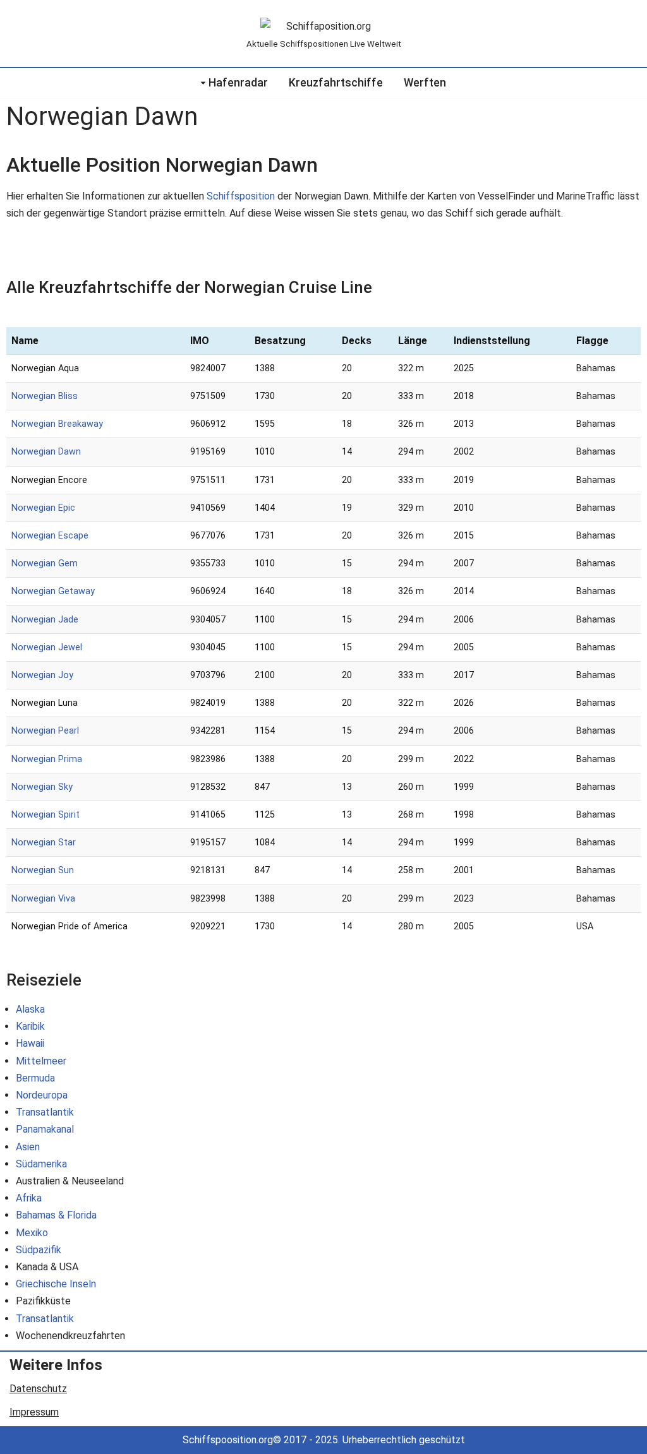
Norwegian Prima (46, 759)
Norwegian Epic (43, 508)
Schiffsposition (241, 196)
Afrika (29, 1198)
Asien (28, 1147)
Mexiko (32, 1233)
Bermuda (35, 1078)
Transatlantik (45, 1112)
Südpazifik (38, 1250)
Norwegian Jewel (46, 647)
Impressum (34, 1412)
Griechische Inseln (56, 1284)
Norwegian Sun (42, 870)
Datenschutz (38, 1389)
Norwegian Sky (42, 787)
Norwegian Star (43, 842)
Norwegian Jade (44, 619)
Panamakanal (45, 1129)
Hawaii (30, 1043)
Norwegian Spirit (45, 814)
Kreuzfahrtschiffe (336, 82)
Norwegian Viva (43, 898)
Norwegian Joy (42, 675)
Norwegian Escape (49, 535)
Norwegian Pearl (45, 730)
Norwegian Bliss (44, 396)
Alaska (30, 1009)
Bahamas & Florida (56, 1215)
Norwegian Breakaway (57, 424)
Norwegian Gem (44, 563)
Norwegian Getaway (53, 591)
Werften (425, 82)
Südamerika (41, 1164)
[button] (203, 83)
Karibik (30, 1026)
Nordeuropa (42, 1095)
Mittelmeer (41, 1061)
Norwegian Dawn (46, 451)
